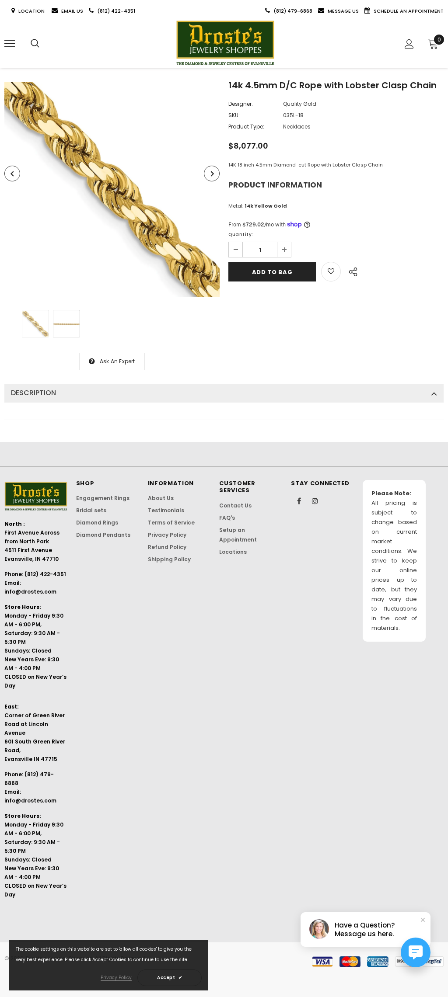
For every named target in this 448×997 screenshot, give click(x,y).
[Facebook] (299, 500)
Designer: (240, 104)
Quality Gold (299, 104)
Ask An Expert (117, 361)
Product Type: (246, 126)
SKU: (234, 115)
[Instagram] (315, 500)
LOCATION (32, 10)
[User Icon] (409, 44)
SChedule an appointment (409, 10)
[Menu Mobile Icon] (9, 43)
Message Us (344, 10)
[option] (112, 189)
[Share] (350, 270)
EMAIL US (72, 10)
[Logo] (225, 43)
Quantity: (240, 234)
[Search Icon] (35, 43)
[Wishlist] (331, 271)
